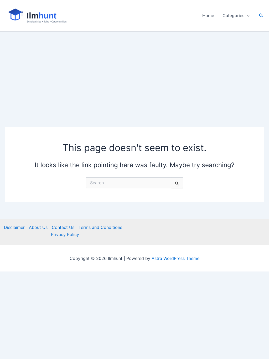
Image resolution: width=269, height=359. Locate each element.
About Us (38, 227)
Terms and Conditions (100, 227)
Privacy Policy (65, 234)
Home (208, 15)
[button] (247, 15)
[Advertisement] (134, 71)
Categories (233, 15)
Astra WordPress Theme (175, 258)
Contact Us (63, 227)
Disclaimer (14, 227)
